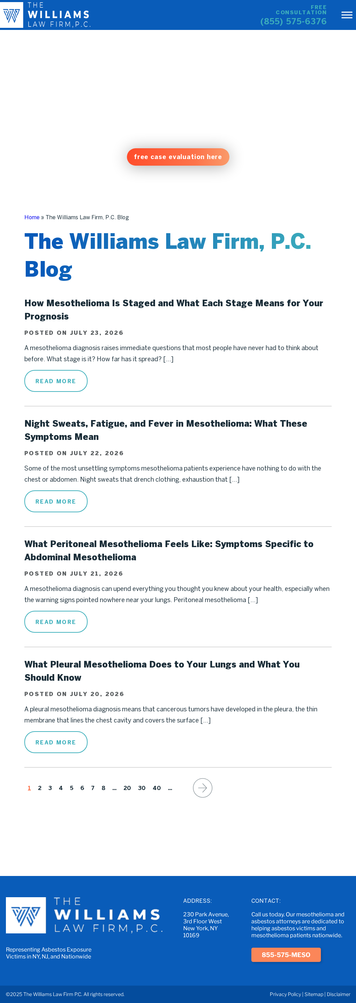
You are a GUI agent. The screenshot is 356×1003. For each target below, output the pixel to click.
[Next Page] (202, 788)
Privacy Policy (285, 994)
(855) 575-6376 (293, 21)
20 (127, 788)
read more (55, 381)
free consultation (301, 9)
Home (32, 217)
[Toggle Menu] (347, 14)
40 (157, 788)
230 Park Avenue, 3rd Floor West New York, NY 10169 (206, 925)
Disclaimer (338, 994)
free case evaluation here (178, 156)
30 (142, 788)
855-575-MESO (286, 954)
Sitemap (314, 994)
